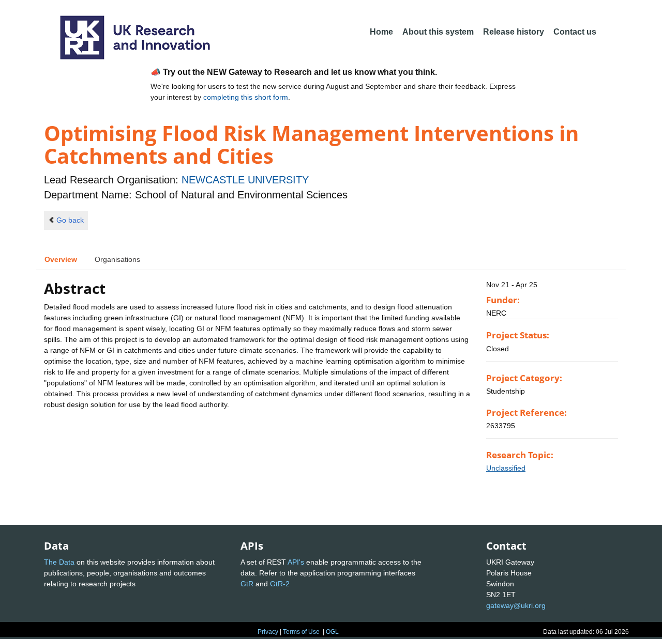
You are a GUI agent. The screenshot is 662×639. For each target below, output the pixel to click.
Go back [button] (70, 220)
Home (381, 31)
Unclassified (505, 468)
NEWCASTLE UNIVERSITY (245, 179)
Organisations (117, 259)
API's (296, 562)
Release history (513, 31)
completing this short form (245, 97)
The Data (59, 562)
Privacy (268, 631)
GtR (246, 584)
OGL (332, 631)
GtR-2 (280, 584)
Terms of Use (301, 631)
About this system (438, 31)
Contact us (574, 31)
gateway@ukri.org (516, 605)
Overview (60, 259)
